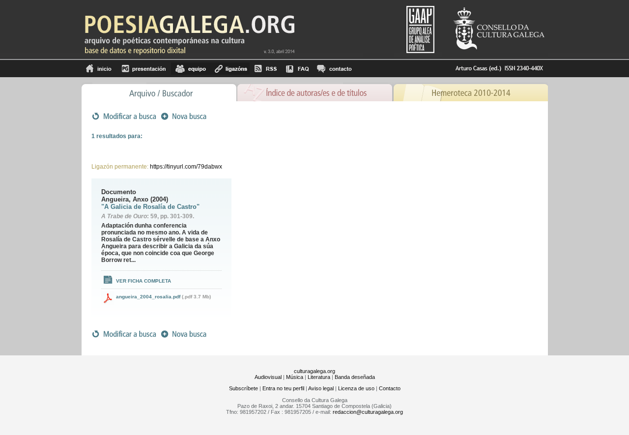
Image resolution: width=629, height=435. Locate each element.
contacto (334, 68)
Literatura (319, 377)
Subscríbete (243, 388)
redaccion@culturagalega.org (368, 412)
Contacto (389, 388)
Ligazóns (230, 68)
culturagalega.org (314, 371)
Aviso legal (321, 388)
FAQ (297, 68)
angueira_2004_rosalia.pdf (148, 296)
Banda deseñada (355, 377)
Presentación (143, 68)
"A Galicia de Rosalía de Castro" (150, 206)
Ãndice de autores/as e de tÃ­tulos (315, 91)
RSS (266, 68)
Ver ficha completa (143, 281)
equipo (190, 68)
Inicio (99, 68)
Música (294, 377)
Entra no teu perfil (283, 388)
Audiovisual (268, 377)
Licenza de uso (356, 388)
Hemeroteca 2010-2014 (470, 91)
